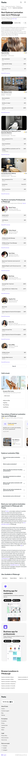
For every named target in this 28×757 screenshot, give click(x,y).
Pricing (2, 723)
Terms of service (4, 737)
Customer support (5, 710)
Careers (3, 708)
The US (9, 7)
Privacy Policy (4, 735)
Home (2, 6)
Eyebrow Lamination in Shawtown (8, 683)
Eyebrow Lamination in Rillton (7, 679)
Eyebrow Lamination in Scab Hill (8, 688)
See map (14, 18)
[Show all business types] (25, 578)
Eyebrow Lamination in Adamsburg (8, 681)
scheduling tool (5, 558)
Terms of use (4, 739)
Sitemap (3, 715)
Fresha (7, 511)
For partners (3, 721)
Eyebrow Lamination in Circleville (8, 685)
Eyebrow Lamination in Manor (7, 677)
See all (14, 366)
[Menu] (25, 2)
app (21, 545)
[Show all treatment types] (25, 23)
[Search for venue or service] (21, 2)
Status (2, 729)
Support (3, 727)
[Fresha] (3, 2)
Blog (2, 713)
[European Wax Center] (13, 392)
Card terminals (4, 725)
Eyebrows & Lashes (10, 6)
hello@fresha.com (14, 565)
